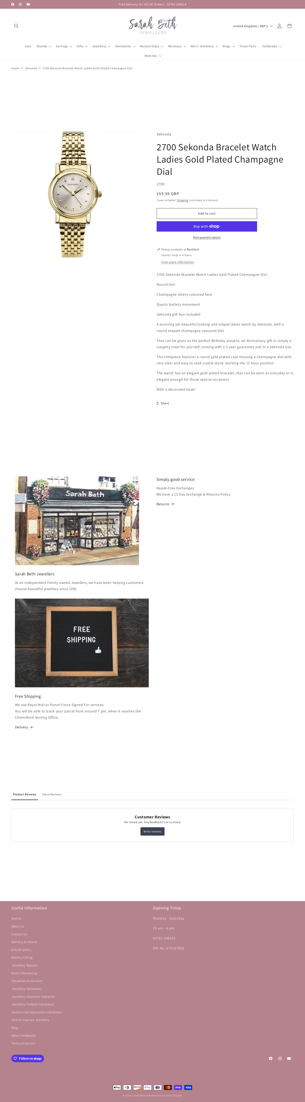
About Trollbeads (23, 1035)
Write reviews (152, 831)
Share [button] (165, 403)
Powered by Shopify (170, 1095)
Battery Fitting (22, 957)
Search (16, 918)
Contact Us (19, 934)
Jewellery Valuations (26, 989)
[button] (16, 26)
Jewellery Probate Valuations (32, 1004)
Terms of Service (23, 1043)
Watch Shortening (24, 973)
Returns (163, 504)
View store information (177, 262)
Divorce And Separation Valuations (36, 1012)
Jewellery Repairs (24, 965)
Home (15, 68)
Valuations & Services (26, 981)
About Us (17, 926)
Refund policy (21, 950)
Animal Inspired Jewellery (30, 1020)
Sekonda (31, 68)
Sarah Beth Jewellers (144, 1095)
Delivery (21, 727)
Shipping (182, 200)
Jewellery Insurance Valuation (33, 996)
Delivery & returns (24, 942)
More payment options (207, 237)
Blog (14, 1027)
